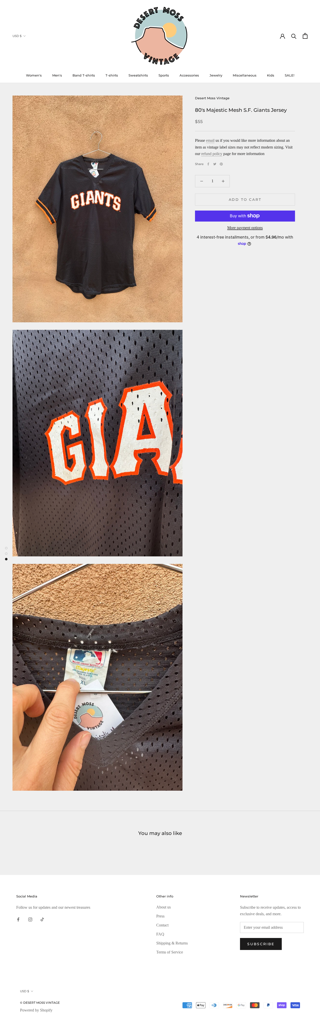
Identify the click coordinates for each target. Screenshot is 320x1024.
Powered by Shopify (36, 1010)
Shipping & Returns (172, 943)
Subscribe (260, 944)
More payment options (245, 227)
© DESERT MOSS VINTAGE (40, 1002)
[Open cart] (305, 36)
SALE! (289, 75)
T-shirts (112, 75)
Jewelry (216, 75)
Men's (57, 75)
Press (160, 916)
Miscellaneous (244, 75)
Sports (163, 75)
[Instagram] (30, 919)
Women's (34, 75)
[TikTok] (42, 919)
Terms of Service (169, 952)
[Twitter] (214, 164)
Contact (162, 925)
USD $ (17, 36)
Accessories (189, 75)
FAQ (160, 934)
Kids (270, 75)
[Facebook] (208, 164)
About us (163, 907)
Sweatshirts (138, 75)
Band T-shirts (83, 75)
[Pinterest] (221, 164)
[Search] (293, 36)
